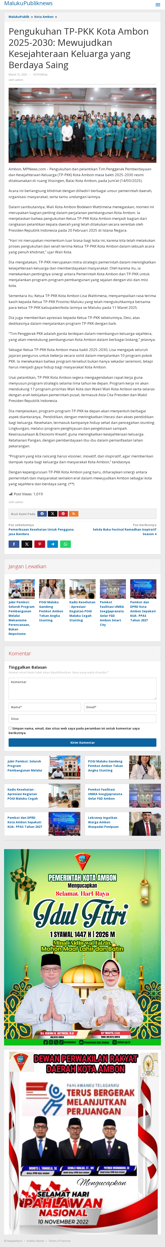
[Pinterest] (63, 514)
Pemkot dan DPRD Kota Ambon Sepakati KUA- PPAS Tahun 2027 (143, 611)
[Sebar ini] (14, 544)
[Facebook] (42, 514)
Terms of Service (59, 1241)
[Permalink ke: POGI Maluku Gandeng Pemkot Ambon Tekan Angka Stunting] (52, 589)
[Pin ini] (39, 544)
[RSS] (73, 514)
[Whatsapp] (65, 544)
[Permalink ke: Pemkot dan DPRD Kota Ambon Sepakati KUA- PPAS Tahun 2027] (143, 589)
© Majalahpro (13, 1241)
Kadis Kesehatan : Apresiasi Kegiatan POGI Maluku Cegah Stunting (82, 611)
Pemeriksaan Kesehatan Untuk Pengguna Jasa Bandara (41, 529)
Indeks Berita (35, 1241)
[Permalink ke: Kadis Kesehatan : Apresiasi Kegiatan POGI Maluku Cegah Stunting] (82, 589)
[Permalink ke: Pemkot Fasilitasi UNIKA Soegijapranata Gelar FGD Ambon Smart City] (113, 589)
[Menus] (158, 5)
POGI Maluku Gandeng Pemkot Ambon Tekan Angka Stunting (51, 611)
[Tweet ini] (26, 544)
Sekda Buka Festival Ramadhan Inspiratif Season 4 (124, 529)
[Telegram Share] (52, 544)
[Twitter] (52, 514)
